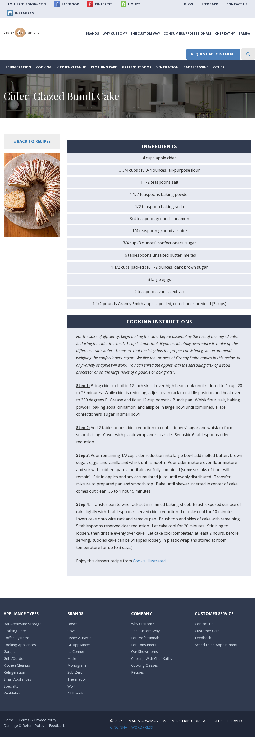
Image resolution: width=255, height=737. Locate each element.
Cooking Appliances (20, 644)
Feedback (210, 4)
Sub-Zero (75, 672)
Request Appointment (213, 54)
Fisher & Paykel (79, 637)
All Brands (75, 693)
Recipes (137, 672)
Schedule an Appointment (216, 644)
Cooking (44, 67)
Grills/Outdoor (136, 67)
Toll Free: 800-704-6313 (26, 4)
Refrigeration (18, 67)
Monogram (76, 665)
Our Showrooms (144, 651)
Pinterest (103, 4)
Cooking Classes (144, 665)
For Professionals (145, 637)
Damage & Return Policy (24, 725)
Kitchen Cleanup (71, 67)
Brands (92, 33)
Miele (71, 658)
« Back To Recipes (32, 141)
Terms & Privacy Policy (37, 720)
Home (9, 720)
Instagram (24, 13)
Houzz (134, 4)
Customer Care (207, 630)
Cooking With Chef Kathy (151, 658)
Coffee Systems (17, 637)
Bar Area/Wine (195, 67)
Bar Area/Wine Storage (22, 623)
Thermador (76, 679)
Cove (71, 630)
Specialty (11, 686)
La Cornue (75, 651)
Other (218, 67)
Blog (188, 4)
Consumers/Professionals (188, 33)
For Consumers (143, 644)
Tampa (244, 33)
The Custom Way (145, 33)
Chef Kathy (225, 33)
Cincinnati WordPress (131, 727)
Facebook (70, 4)
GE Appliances (79, 644)
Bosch (72, 623)
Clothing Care (104, 67)
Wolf (71, 686)
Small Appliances (17, 679)
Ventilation (167, 67)
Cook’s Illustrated (149, 561)
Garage (10, 651)
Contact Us (237, 4)
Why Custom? (115, 33)
